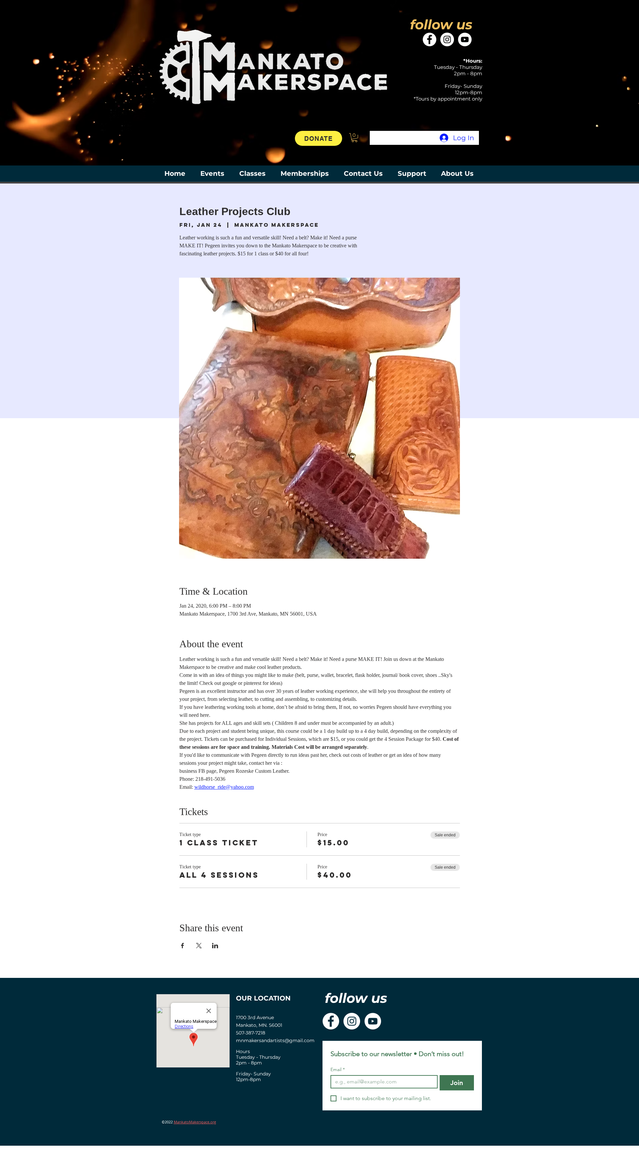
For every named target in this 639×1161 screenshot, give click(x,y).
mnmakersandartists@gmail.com (275, 1040)
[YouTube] (465, 39)
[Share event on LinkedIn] (215, 945)
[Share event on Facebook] (182, 945)
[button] (354, 137)
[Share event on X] (199, 945)
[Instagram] (447, 39)
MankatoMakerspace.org (195, 1121)
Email (337, 1069)
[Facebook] (429, 39)
